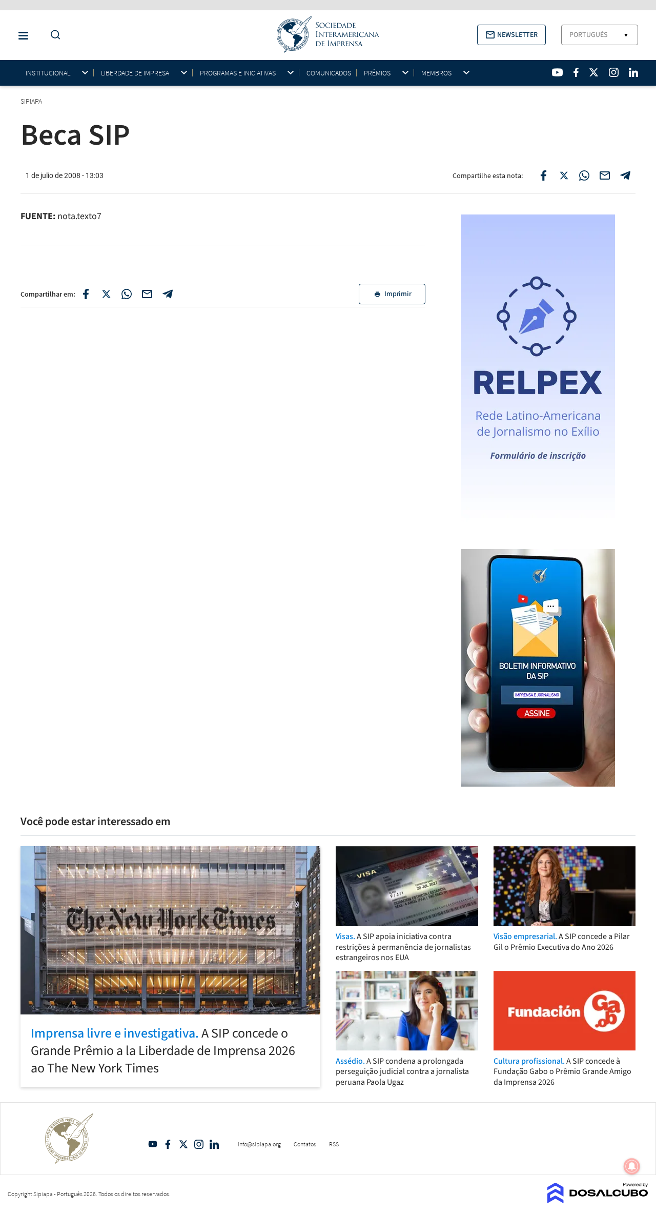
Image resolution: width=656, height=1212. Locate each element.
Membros (436, 73)
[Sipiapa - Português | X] (594, 72)
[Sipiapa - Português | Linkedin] (633, 72)
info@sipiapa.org (259, 1144)
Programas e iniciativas (238, 73)
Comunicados (328, 72)
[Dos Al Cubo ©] (597, 1200)
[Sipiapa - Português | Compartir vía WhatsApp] (126, 294)
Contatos (305, 1144)
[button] (511, 35)
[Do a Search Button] (52, 35)
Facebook (168, 1144)
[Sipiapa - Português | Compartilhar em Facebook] (543, 175)
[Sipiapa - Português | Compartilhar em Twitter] (564, 175)
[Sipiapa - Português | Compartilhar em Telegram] (625, 175)
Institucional (48, 73)
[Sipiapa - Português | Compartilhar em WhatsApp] (584, 175)
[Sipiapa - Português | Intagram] (613, 72)
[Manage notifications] (632, 1166)
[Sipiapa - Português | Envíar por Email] (604, 175)
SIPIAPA (32, 101)
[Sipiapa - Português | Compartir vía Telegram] (167, 294)
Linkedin (214, 1144)
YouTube (152, 1144)
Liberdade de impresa (135, 73)
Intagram (198, 1144)
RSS (334, 1144)
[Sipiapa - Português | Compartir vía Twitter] (106, 294)
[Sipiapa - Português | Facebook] (576, 72)
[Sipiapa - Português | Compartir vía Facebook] (85, 294)
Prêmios (377, 73)
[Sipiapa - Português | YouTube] (557, 72)
